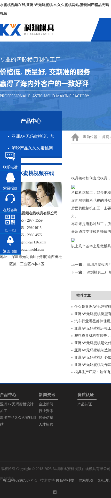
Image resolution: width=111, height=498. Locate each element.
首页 (105, 137)
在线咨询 (10, 210)
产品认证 (84, 404)
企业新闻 (46, 404)
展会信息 (46, 418)
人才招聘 (46, 424)
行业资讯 (46, 411)
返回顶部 (10, 251)
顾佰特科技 (65, 480)
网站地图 (86, 480)
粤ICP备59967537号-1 (20, 480)
